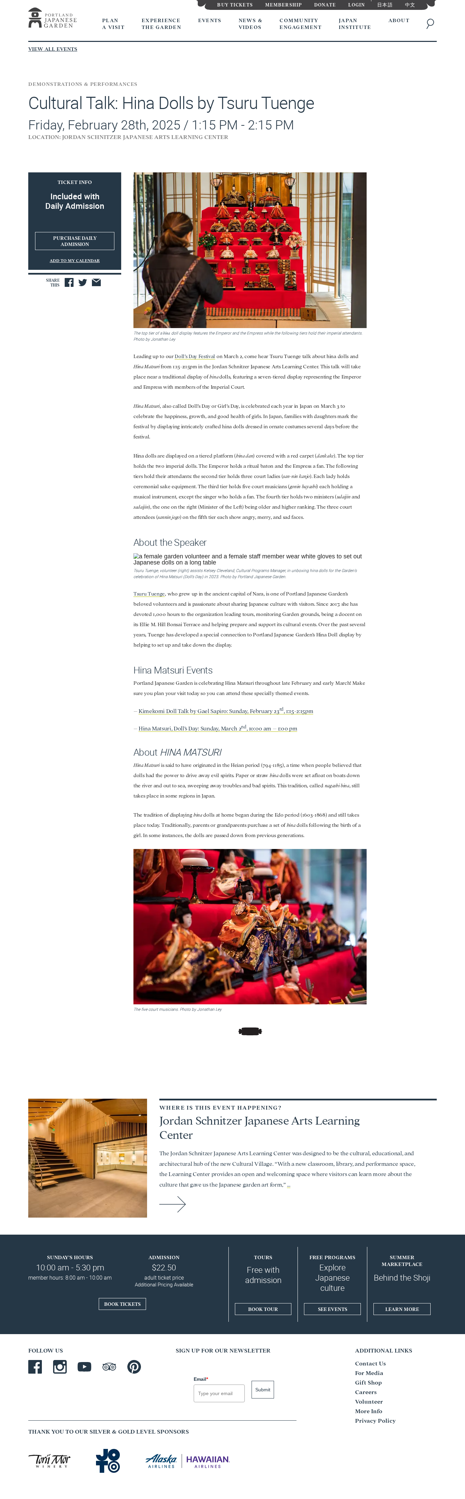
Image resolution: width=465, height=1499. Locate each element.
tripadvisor (109, 1367)
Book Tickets (122, 1304)
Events (210, 20)
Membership (283, 4)
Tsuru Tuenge (149, 593)
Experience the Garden (161, 23)
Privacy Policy (375, 1420)
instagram (60, 1367)
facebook (35, 1367)
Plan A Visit (113, 23)
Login (356, 4)
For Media (369, 1372)
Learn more (402, 1309)
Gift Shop (368, 1382)
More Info (368, 1410)
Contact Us (370, 1362)
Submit (262, 1389)
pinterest (134, 1367)
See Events (332, 1309)
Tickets (235, 4)
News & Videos (251, 23)
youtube (84, 1367)
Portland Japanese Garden (52, 18)
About (399, 20)
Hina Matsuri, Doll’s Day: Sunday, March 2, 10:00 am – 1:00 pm (218, 727)
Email (201, 1379)
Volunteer (369, 1401)
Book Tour (263, 1309)
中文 (410, 4)
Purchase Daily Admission (75, 241)
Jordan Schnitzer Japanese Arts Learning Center (259, 1126)
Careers (366, 1391)
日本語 (384, 4)
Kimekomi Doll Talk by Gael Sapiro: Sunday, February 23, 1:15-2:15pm (226, 710)
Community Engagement (300, 23)
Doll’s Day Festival (195, 356)
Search (432, 24)
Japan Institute (355, 23)
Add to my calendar (75, 260)
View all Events (52, 48)
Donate (325, 4)
